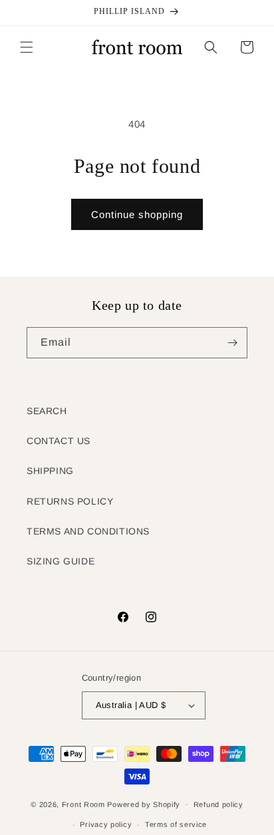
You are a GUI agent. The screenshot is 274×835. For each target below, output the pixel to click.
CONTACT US (58, 440)
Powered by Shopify (143, 804)
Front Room (83, 804)
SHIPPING (50, 470)
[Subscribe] (232, 342)
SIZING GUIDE (60, 561)
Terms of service (176, 824)
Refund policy (218, 804)
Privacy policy (106, 824)
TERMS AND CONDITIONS (88, 531)
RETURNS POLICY (70, 501)
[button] (26, 47)
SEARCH (47, 411)
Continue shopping (137, 214)
